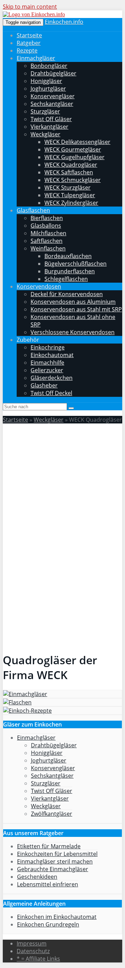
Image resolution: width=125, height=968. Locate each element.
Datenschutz (33, 951)
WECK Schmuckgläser (72, 180)
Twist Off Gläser (51, 119)
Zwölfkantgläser (51, 814)
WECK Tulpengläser (69, 195)
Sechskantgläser (52, 104)
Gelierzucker (47, 370)
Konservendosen (39, 286)
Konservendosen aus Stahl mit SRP (76, 309)
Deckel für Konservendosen (67, 294)
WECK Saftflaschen (68, 172)
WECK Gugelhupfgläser (74, 157)
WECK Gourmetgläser (72, 149)
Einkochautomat (52, 355)
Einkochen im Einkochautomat (57, 917)
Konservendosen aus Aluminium (73, 301)
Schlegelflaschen (66, 279)
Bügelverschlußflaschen (75, 263)
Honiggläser (46, 81)
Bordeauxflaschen (68, 256)
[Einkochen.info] (34, 14)
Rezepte (27, 50)
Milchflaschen (48, 233)
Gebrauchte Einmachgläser (52, 869)
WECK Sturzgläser (67, 187)
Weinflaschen (48, 248)
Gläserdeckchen (52, 378)
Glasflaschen (33, 210)
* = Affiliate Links (38, 958)
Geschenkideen (37, 876)
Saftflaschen (46, 241)
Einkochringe (48, 347)
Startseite (29, 35)
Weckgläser (45, 134)
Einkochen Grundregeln (48, 924)
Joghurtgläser (48, 88)
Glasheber (44, 385)
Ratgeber (29, 43)
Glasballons (46, 225)
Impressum (32, 943)
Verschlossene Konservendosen (73, 332)
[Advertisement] (62, 491)
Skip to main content (30, 6)
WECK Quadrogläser (70, 164)
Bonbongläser (49, 66)
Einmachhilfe (47, 362)
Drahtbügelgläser (53, 73)
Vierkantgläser (49, 126)
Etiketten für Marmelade (49, 846)
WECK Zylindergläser (71, 203)
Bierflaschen (47, 218)
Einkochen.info (64, 22)
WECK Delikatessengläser (77, 142)
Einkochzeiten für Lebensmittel (57, 854)
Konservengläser (53, 96)
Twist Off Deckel (51, 393)
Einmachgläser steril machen (55, 861)
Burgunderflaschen (69, 271)
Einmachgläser (36, 58)
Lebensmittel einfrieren (47, 884)
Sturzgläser (45, 111)
